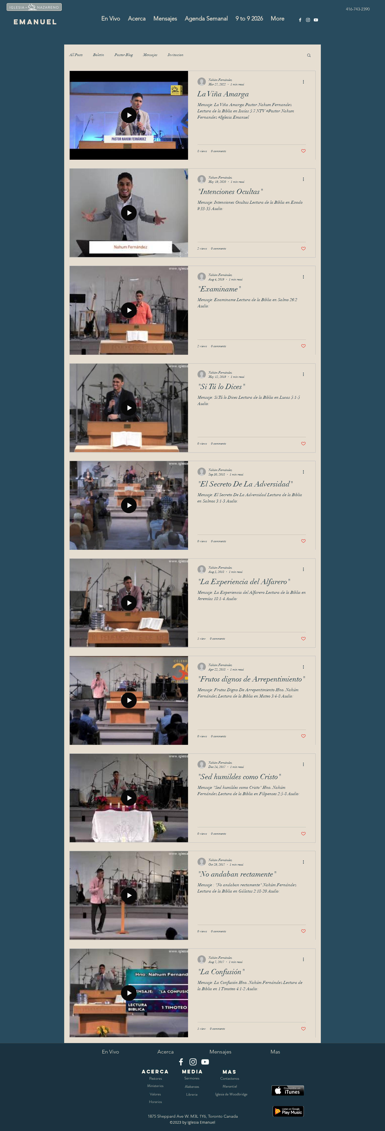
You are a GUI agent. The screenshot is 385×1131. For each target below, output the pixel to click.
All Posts (76, 55)
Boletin (98, 55)
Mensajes (150, 55)
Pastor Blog (124, 55)
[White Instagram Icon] (308, 20)
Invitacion (176, 55)
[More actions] (305, 82)
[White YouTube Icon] (315, 20)
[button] (308, 55)
